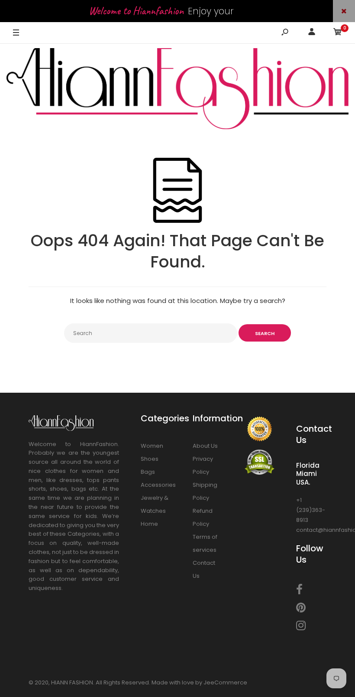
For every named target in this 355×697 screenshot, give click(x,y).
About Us (205, 446)
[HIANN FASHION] (177, 90)
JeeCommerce (225, 682)
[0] (337, 33)
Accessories (158, 485)
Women (152, 446)
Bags (148, 472)
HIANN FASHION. (72, 682)
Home (149, 524)
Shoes (149, 459)
